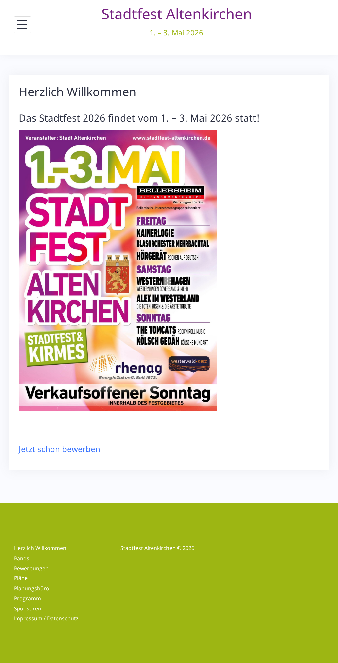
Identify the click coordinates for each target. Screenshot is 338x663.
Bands (21, 558)
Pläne (21, 578)
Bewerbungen (31, 568)
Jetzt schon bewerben (59, 448)
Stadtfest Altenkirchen (176, 13)
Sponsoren (27, 608)
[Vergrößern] (208, 139)
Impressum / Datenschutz (46, 618)
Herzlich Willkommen (40, 548)
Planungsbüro (31, 588)
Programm (27, 598)
